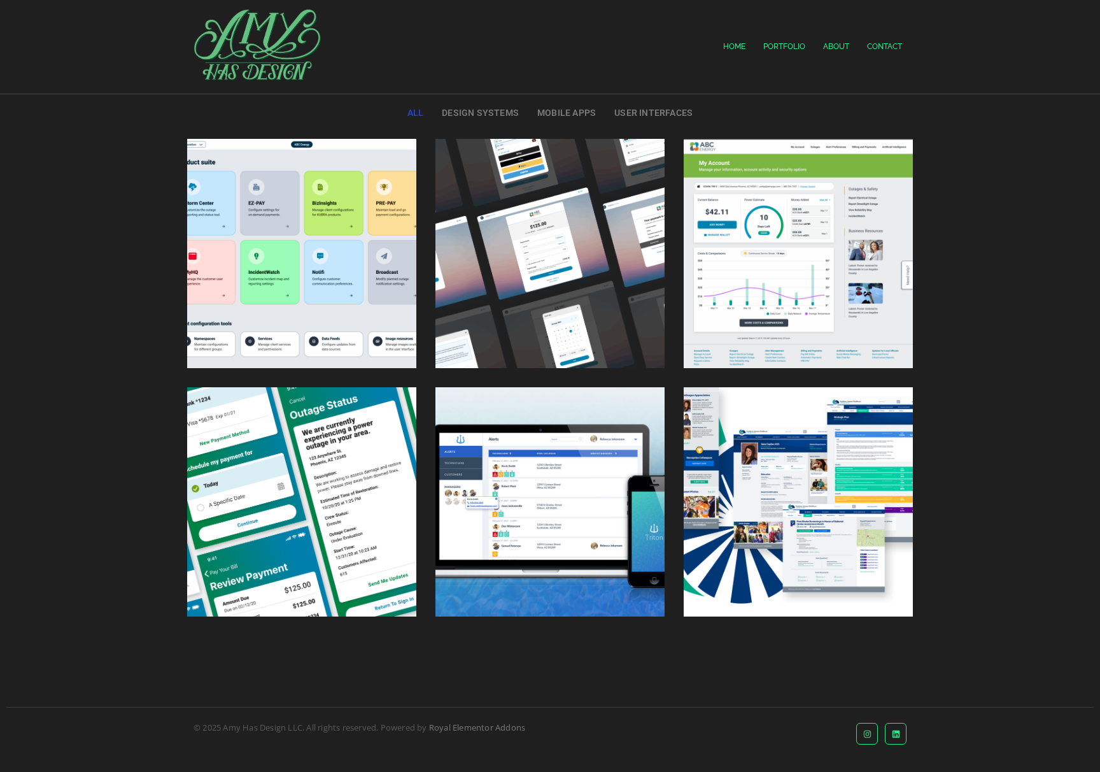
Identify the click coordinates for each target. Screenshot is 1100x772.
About (836, 46)
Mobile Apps (566, 113)
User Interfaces (653, 113)
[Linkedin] (895, 734)
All (415, 113)
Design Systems (480, 113)
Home (734, 46)
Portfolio (784, 46)
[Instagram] (867, 734)
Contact (884, 46)
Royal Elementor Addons (477, 727)
